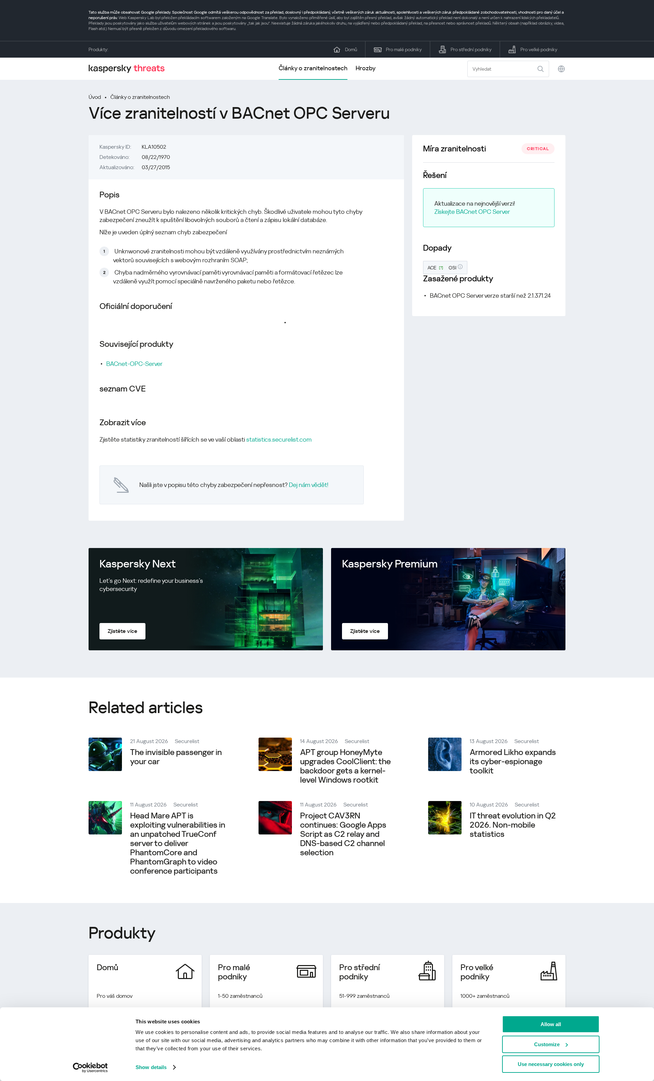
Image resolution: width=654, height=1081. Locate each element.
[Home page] (129, 68)
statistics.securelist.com (279, 439)
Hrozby (366, 68)
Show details (151, 1067)
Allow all (551, 1024)
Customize (547, 1044)
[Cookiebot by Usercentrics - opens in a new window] (90, 1068)
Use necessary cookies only (551, 1064)
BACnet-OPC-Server (134, 363)
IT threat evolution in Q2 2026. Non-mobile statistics (513, 825)
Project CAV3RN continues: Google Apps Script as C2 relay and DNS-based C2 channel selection (343, 834)
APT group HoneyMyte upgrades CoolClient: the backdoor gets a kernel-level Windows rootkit (345, 766)
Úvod (95, 97)
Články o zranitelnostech (313, 68)
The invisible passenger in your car (176, 756)
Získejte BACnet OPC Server (472, 211)
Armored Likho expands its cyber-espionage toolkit (513, 761)
